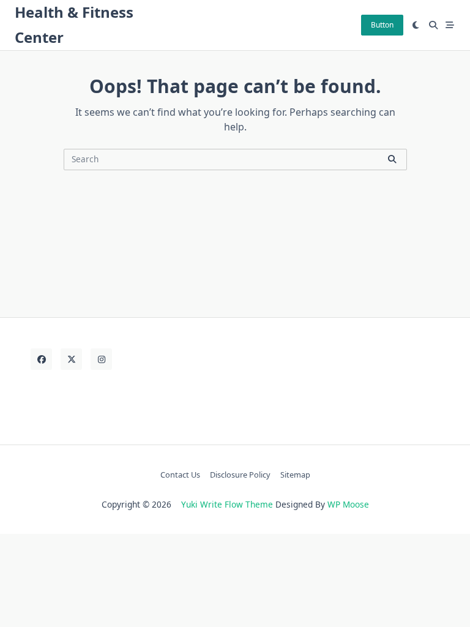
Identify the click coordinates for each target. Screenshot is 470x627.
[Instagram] (101, 359)
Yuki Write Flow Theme (227, 504)
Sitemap (295, 474)
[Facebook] (41, 359)
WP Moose (348, 504)
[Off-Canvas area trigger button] (450, 25)
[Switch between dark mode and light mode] (416, 25)
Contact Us (180, 474)
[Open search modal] (433, 25)
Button (382, 25)
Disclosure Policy (240, 474)
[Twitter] (71, 359)
